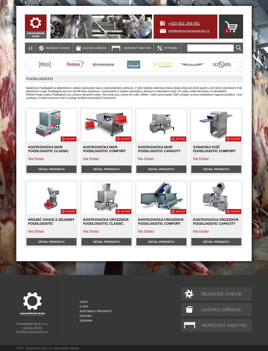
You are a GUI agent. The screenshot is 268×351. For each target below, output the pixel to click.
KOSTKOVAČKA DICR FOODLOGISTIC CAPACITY (159, 149)
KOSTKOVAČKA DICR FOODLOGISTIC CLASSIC (48, 149)
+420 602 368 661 (184, 23)
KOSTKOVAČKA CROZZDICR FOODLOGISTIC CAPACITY (215, 222)
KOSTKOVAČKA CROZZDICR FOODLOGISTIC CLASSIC (106, 222)
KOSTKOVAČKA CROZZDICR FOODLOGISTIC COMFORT (160, 222)
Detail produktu (51, 169)
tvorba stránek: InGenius (66, 348)
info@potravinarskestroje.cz (189, 31)
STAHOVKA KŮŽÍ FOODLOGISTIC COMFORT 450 (214, 151)
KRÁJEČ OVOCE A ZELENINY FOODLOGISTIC (51, 222)
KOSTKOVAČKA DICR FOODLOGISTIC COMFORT (104, 149)
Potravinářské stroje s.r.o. (39, 348)
